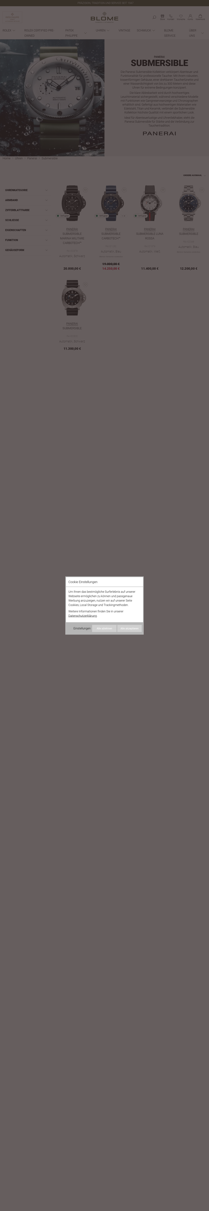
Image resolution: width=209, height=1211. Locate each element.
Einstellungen (82, 628)
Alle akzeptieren (130, 628)
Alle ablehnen (104, 628)
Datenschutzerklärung (82, 615)
